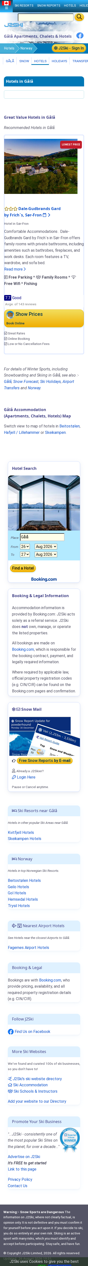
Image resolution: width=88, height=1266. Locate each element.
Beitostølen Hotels (24, 880)
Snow (24, 61)
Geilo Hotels (18, 887)
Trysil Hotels (19, 905)
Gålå (9, 61)
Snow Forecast (25, 381)
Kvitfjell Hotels (21, 832)
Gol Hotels (17, 893)
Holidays (59, 61)
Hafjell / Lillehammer (22, 432)
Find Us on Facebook (32, 1031)
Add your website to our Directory (37, 1101)
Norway (26, 48)
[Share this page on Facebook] (80, 37)
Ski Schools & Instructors (35, 1091)
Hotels (9, 48)
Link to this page (22, 1169)
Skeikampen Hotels (24, 838)
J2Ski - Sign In (70, 48)
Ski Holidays (50, 381)
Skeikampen (55, 432)
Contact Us (17, 1185)
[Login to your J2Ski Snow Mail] (44, 736)
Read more (14, 269)
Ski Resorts (24, 5)
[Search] (79, 17)
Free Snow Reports (44, 760)
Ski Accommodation (30, 1085)
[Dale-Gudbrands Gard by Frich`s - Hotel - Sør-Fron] (40, 166)
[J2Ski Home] (13, 26)
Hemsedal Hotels (23, 899)
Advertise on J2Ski (24, 1156)
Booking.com (50, 980)
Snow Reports (48, 5)
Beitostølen (69, 426)
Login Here (25, 777)
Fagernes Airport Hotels (28, 947)
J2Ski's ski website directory (37, 1079)
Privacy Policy (20, 1179)
